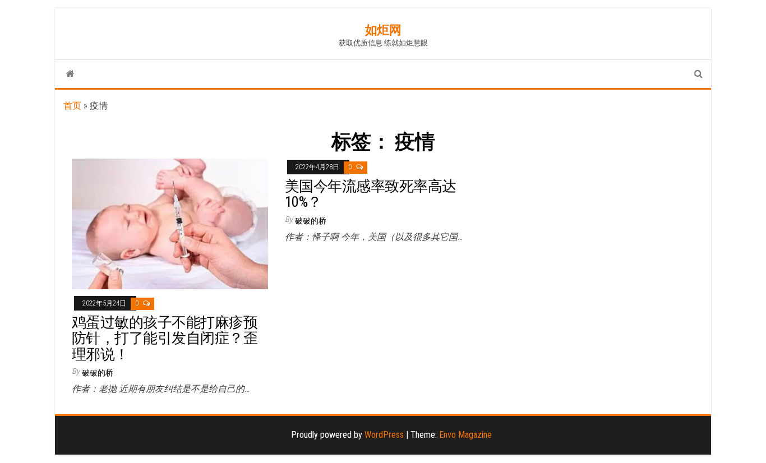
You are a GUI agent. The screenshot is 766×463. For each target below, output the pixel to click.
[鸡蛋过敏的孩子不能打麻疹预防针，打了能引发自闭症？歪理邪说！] (170, 223)
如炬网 (383, 30)
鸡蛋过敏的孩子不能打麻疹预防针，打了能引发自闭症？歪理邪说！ (164, 338)
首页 (72, 105)
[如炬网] (70, 74)
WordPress (384, 434)
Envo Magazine (465, 434)
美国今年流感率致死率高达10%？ (370, 194)
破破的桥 (97, 372)
